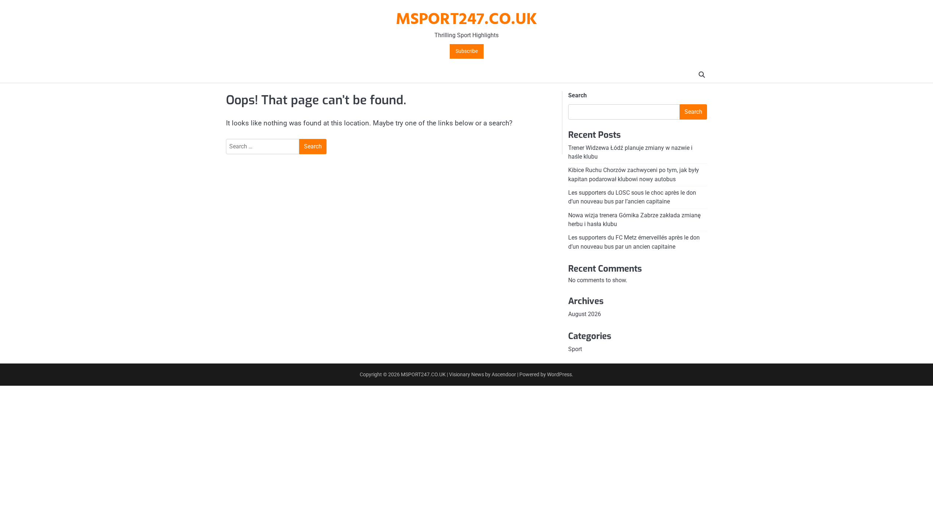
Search (577, 95)
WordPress (559, 374)
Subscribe (467, 51)
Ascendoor (504, 374)
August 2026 (584, 314)
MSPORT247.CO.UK (466, 20)
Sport (575, 349)
